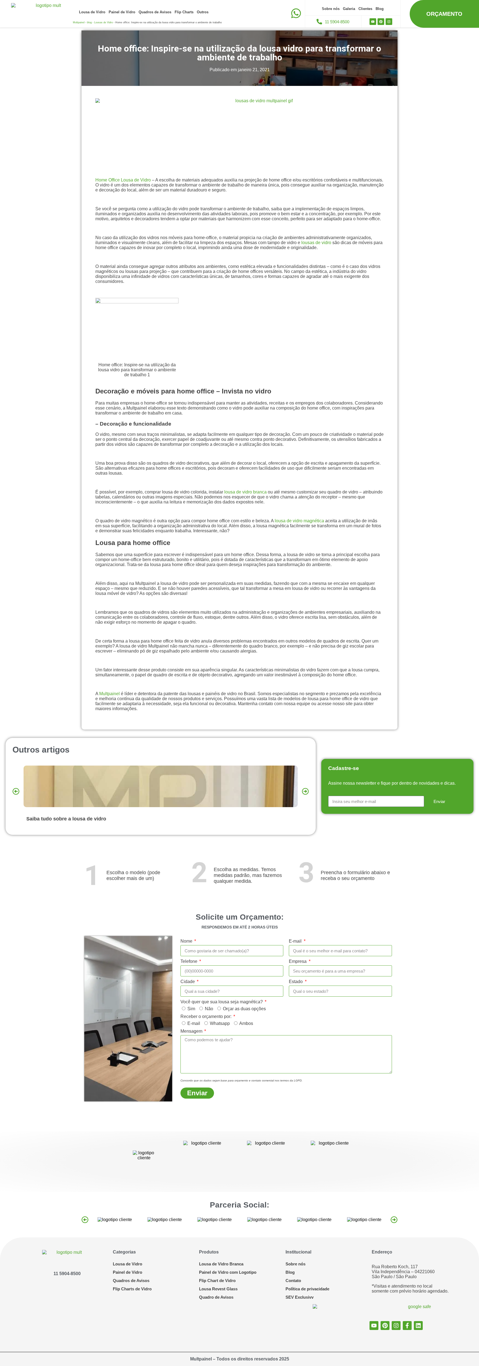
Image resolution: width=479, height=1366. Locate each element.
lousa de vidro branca (245, 492)
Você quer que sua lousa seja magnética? (222, 1001)
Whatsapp (220, 1023)
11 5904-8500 (67, 1273)
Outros (202, 12)
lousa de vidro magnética (299, 520)
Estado (296, 981)
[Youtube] (373, 21)
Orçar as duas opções (244, 1008)
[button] (15, 791)
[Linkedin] (418, 1325)
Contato (293, 1280)
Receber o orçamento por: (206, 1016)
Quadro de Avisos (216, 1297)
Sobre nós (331, 9)
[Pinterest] (381, 21)
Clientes (365, 9)
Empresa (298, 961)
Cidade (188, 981)
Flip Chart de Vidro (217, 1280)
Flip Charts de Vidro (132, 1288)
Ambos (246, 1023)
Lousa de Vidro (92, 12)
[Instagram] (389, 21)
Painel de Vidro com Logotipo (227, 1272)
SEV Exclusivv (300, 1297)
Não (209, 1008)
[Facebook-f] (407, 1325)
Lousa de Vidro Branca (221, 1264)
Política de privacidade (307, 1288)
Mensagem (191, 1031)
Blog (380, 9)
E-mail (296, 941)
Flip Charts (184, 12)
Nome (186, 941)
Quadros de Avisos (155, 12)
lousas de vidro (316, 242)
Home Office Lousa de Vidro (123, 180)
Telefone (189, 961)
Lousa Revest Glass (218, 1288)
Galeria (349, 9)
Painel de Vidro (122, 12)
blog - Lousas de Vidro (100, 22)
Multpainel (79, 22)
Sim (191, 1008)
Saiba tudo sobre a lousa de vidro (66, 819)
